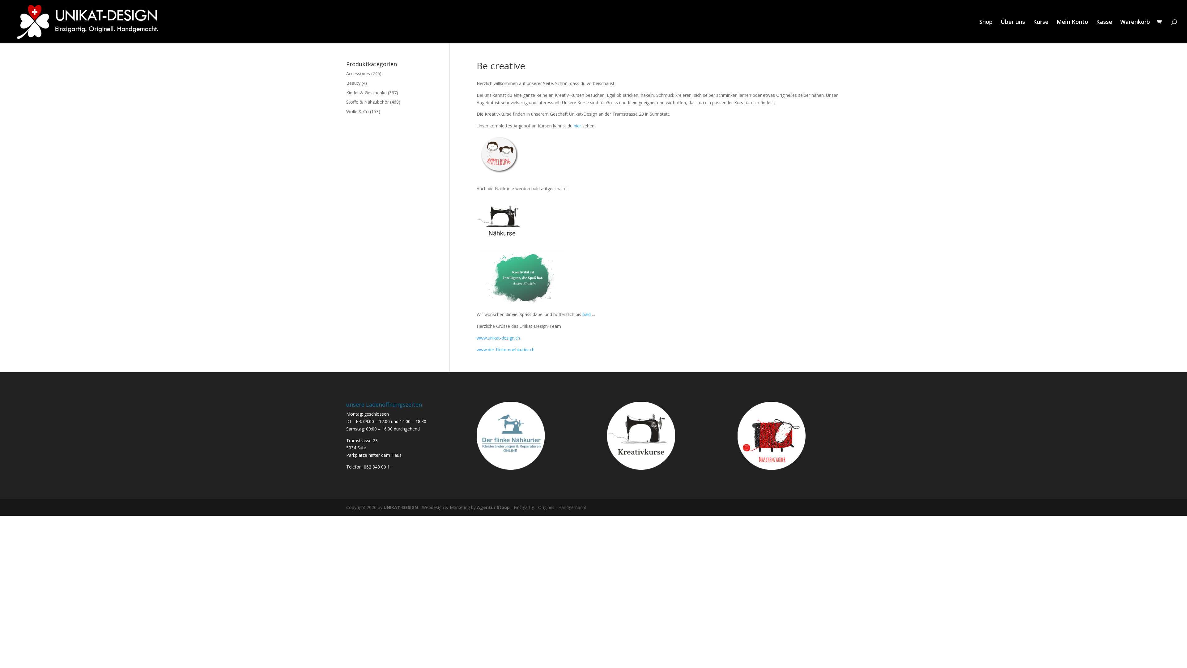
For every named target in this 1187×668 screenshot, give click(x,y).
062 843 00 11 (378, 467)
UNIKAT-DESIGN (401, 507)
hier (576, 126)
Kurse (1041, 22)
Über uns (1013, 22)
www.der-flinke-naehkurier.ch (505, 350)
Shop (986, 22)
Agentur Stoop (493, 507)
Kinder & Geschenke (366, 93)
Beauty (353, 83)
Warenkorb (1135, 22)
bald (586, 314)
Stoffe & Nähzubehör (367, 102)
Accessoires (358, 73)
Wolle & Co (357, 111)
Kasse (1104, 22)
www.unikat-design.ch (498, 338)
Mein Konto (1072, 22)
